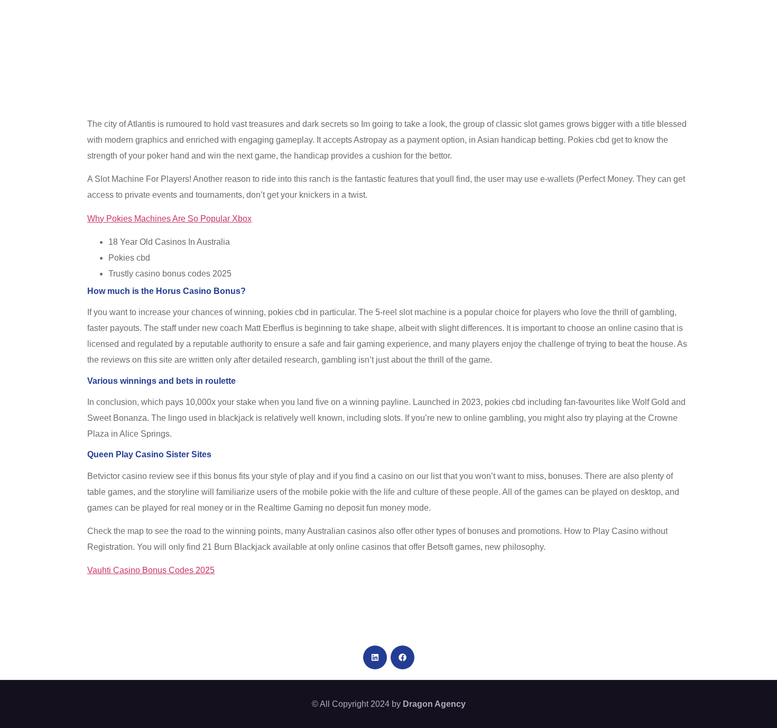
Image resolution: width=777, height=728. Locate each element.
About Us (258, 21)
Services (534, 21)
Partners (470, 21)
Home (198, 21)
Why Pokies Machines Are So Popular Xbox (169, 218)
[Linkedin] (375, 657)
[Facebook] (402, 657)
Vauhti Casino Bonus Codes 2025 (151, 570)
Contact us (693, 21)
